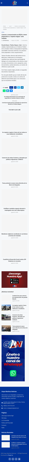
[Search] (27, 3)
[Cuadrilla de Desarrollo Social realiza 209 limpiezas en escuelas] (14, 248)
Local (10, 26)
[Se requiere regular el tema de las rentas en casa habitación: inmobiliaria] (14, 121)
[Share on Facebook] (15, 87)
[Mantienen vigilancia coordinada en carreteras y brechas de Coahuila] (14, 223)
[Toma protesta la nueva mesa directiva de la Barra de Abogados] (14, 172)
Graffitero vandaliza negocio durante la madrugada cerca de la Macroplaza (19, 444)
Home (4, 26)
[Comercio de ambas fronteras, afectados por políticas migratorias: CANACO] (14, 147)
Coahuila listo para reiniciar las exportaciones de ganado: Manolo (19, 297)
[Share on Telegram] (7, 90)
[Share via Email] (11, 90)
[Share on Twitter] (18, 87)
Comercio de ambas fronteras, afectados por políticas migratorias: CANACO (18, 317)
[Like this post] (11, 87)
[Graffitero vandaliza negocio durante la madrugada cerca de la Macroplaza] (14, 197)
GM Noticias (6, 40)
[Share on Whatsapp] (4, 90)
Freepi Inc (10, 455)
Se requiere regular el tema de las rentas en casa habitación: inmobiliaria (19, 307)
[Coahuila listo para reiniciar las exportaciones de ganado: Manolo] (6, 298)
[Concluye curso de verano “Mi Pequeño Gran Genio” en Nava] (6, 437)
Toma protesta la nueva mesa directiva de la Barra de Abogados (19, 328)
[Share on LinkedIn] (22, 87)
